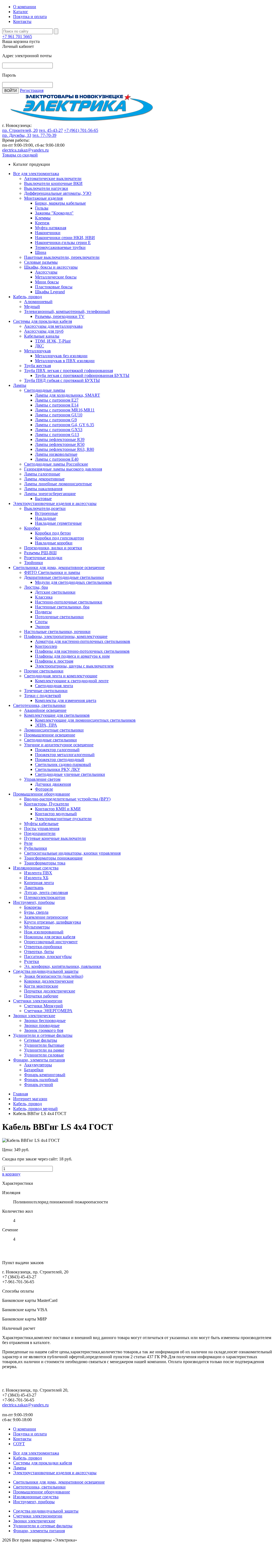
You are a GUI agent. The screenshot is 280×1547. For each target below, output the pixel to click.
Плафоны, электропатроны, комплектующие (65, 636)
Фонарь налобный (41, 1079)
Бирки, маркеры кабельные (60, 203)
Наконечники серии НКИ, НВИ (65, 237)
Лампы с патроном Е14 (56, 405)
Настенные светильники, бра (62, 607)
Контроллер (46, 646)
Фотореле (44, 789)
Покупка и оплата (30, 16)
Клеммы (43, 218)
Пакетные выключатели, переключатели (62, 257)
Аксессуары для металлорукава (53, 326)
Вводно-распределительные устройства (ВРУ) (67, 799)
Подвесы (43, 611)
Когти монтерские (41, 986)
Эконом (42, 626)
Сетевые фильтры (40, 1040)
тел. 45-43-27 (51, 130)
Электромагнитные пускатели (63, 818)
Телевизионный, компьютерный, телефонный (67, 311)
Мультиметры (37, 927)
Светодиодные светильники (50, 740)
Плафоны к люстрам (54, 661)
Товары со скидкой (20, 155)
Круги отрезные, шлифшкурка (52, 922)
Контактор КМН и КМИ (58, 808)
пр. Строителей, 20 (20, 130)
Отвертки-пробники (43, 946)
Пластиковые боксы (53, 287)
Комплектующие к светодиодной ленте (72, 680)
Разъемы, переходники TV (59, 316)
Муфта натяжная (50, 227)
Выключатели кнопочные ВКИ (53, 183)
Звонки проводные (42, 1025)
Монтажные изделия (43, 198)
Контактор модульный (56, 813)
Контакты (22, 21)
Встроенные (46, 513)
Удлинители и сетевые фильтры (42, 1035)
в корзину (11, 1174)
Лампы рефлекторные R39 (59, 439)
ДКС (39, 346)
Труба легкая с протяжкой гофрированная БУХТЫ (82, 375)
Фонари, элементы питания (39, 1060)
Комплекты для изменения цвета (65, 700)
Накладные (45, 518)
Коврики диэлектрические (49, 981)
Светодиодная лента (54, 685)
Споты (41, 621)
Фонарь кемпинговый (44, 1074)
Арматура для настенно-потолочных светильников (82, 641)
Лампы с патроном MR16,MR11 (65, 410)
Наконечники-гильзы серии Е (63, 242)
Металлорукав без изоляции (61, 355)
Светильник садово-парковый (63, 764)
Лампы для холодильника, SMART (67, 395)
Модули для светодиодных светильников (73, 582)
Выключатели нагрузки (46, 188)
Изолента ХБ (36, 877)
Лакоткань (33, 887)
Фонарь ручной (38, 1084)
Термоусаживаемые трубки (60, 247)
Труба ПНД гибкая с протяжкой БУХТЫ (62, 380)
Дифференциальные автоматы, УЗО (57, 193)
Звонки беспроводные (45, 1020)
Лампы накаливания (43, 488)
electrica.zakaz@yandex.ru (25, 150)
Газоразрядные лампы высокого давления (63, 469)
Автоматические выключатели (52, 178)
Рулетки (31, 961)
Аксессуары (46, 272)
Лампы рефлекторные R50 (59, 444)
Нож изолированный (43, 932)
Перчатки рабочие (41, 996)
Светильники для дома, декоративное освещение (59, 567)
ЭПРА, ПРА (46, 725)
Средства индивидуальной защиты (45, 971)
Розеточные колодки (43, 557)
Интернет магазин (30, 1098)
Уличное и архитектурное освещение (59, 744)
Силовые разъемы (41, 262)
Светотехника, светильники (39, 705)
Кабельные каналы (41, 336)
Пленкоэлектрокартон (44, 897)
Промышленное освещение (49, 735)
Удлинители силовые (44, 1055)
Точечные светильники (46, 690)
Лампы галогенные (42, 474)
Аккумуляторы (38, 1065)
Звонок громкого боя (43, 1030)
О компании (24, 6)
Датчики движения (53, 784)
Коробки (32, 528)
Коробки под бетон (53, 533)
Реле (28, 843)
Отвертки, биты (39, 951)
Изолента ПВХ (38, 872)
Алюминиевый (38, 301)
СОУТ (19, 1443)
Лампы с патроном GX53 (58, 429)
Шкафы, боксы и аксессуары (51, 267)
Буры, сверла (36, 912)
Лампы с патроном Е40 (56, 459)
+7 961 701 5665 (17, 36)
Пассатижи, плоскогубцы (48, 956)
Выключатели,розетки (45, 508)
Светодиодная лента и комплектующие (60, 676)
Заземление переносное (46, 917)
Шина (40, 252)
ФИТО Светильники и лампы (52, 572)
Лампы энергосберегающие (50, 493)
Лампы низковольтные (56, 454)
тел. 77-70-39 (44, 135)
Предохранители (40, 833)
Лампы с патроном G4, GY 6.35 (64, 424)
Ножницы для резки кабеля (49, 936)
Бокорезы (33, 907)
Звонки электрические (34, 1015)
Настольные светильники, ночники (57, 631)
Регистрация (31, 90)
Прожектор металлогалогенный (65, 754)
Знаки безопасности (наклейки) (53, 976)
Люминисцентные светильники (54, 730)
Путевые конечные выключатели (55, 838)
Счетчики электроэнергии (37, 1001)
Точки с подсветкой (42, 695)
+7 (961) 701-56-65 (81, 130)
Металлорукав (37, 351)
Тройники (33, 562)
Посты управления (41, 828)
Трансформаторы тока (44, 863)
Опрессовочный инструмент (51, 941)
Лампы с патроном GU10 (58, 415)
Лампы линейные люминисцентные (58, 483)
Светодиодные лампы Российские (56, 464)
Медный (32, 306)
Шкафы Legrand (50, 291)
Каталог (20, 11)
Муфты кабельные (41, 823)
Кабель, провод (27, 296)
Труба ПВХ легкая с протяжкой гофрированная (68, 370)
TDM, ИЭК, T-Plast (53, 341)
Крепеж (42, 222)
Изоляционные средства (36, 868)
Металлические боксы (56, 277)
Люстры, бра (36, 587)
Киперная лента (39, 882)
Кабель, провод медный (35, 1108)
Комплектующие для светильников (57, 715)
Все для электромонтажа (36, 173)
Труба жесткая (37, 365)
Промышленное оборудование (41, 794)
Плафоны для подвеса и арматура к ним (72, 656)
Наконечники (47, 232)
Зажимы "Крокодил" (54, 213)
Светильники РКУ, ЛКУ (57, 769)
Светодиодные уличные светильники (70, 774)
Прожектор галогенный (57, 749)
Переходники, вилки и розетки (53, 547)
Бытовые (43, 498)
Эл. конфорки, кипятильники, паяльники (62, 966)
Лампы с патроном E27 (56, 400)
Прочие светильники (43, 671)
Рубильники (35, 848)
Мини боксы (47, 282)
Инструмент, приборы (34, 902)
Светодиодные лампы (44, 390)
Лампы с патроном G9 (56, 419)
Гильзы (41, 208)
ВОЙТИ (10, 91)
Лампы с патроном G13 (57, 434)
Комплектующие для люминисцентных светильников (85, 720)
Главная (20, 1094)
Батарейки (33, 1069)
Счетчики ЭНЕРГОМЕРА (48, 1010)
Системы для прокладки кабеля (42, 321)
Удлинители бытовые (44, 1045)
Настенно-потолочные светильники (68, 602)
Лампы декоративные (44, 479)
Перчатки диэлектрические (49, 991)
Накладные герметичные (58, 523)
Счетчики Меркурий (43, 1005)
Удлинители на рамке (44, 1050)
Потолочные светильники (59, 616)
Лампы (19, 385)
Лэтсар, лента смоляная (46, 892)
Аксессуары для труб (43, 331)
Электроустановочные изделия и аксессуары (55, 503)
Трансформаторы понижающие (53, 858)
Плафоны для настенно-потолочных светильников (82, 651)
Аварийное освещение (45, 710)
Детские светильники (55, 592)
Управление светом (42, 779)
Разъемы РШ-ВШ (40, 552)
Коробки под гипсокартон (59, 538)
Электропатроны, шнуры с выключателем (74, 666)
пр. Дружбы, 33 (16, 135)
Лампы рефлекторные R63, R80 (64, 449)
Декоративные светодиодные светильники (64, 577)
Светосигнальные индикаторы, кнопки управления (72, 853)
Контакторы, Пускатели (46, 804)
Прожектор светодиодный (59, 759)
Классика (43, 597)
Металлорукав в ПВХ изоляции (65, 360)
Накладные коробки (53, 543)
